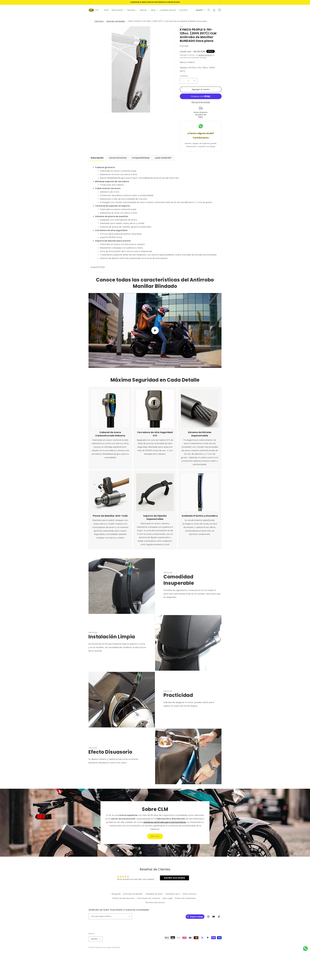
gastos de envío (205, 55)
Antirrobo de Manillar (116, 21)
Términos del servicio (155, 902)
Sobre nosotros (189, 894)
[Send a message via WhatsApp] (305, 948)
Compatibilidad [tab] (141, 157)
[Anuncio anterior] (89, 2)
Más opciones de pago (201, 102)
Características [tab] (118, 157)
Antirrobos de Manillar (133, 894)
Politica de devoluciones (123, 898)
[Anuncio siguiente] (220, 2)
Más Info (155, 836)
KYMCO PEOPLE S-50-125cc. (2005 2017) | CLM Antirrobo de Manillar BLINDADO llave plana (167, 21)
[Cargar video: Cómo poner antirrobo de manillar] (155, 330)
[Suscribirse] (129, 916)
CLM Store (98, 21)
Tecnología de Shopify (111, 947)
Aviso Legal (168, 898)
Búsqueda (116, 894)
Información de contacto (148, 898)
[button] (118, 10)
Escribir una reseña (174, 877)
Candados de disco (154, 894)
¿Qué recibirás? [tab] (163, 157)
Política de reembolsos (185, 898)
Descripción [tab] (97, 157)
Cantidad (184, 76)
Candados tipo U (172, 894)
